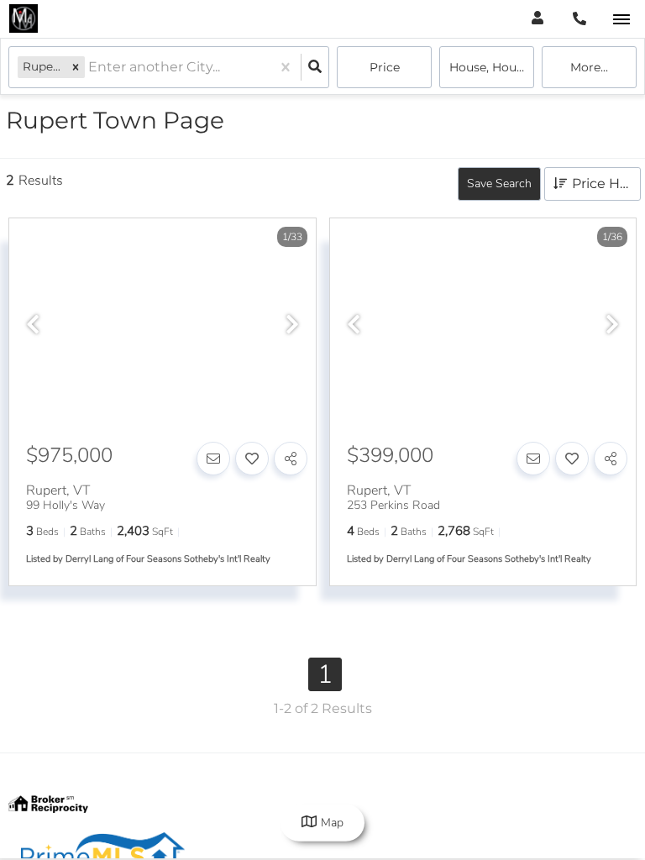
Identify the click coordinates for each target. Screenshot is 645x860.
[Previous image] (32, 326)
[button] (75, 66)
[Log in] (537, 19)
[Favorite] (252, 458)
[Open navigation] (621, 20)
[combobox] (90, 67)
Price (385, 67)
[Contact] (213, 458)
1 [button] (325, 674)
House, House (489, 67)
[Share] (290, 458)
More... (589, 67)
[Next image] (292, 326)
